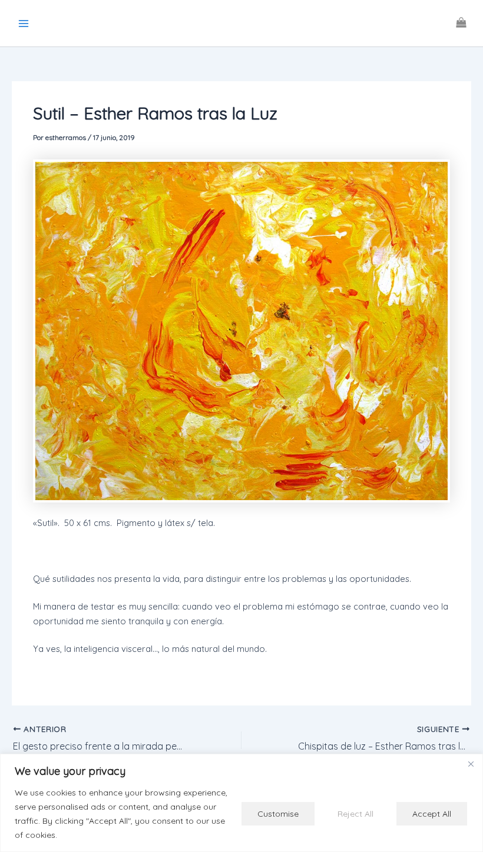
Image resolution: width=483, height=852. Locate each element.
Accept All (431, 813)
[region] (241, 803)
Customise (278, 813)
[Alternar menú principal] (23, 23)
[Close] (471, 764)
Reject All (355, 813)
